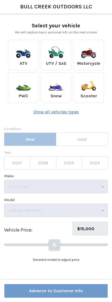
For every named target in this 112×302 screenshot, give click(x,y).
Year (7, 152)
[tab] (30, 139)
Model (9, 200)
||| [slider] (54, 244)
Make (9, 176)
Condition (12, 129)
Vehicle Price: (18, 230)
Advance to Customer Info (56, 290)
